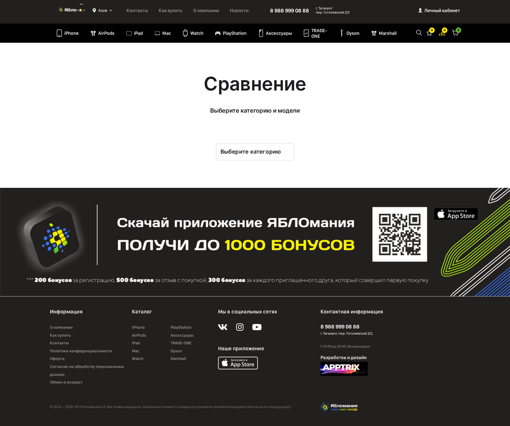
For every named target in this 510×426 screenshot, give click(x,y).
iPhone (71, 33)
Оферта (57, 358)
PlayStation (234, 33)
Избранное (429, 32)
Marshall (388, 33)
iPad (138, 33)
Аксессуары (279, 33)
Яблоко (71, 10)
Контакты (137, 10)
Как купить (170, 10)
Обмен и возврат (66, 382)
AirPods (106, 33)
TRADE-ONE (319, 33)
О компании (206, 10)
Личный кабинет (442, 10)
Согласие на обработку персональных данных (87, 370)
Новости (239, 10)
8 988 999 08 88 (289, 10)
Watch (196, 33)
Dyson (352, 33)
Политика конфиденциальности (81, 350)
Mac (166, 33)
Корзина (455, 32)
